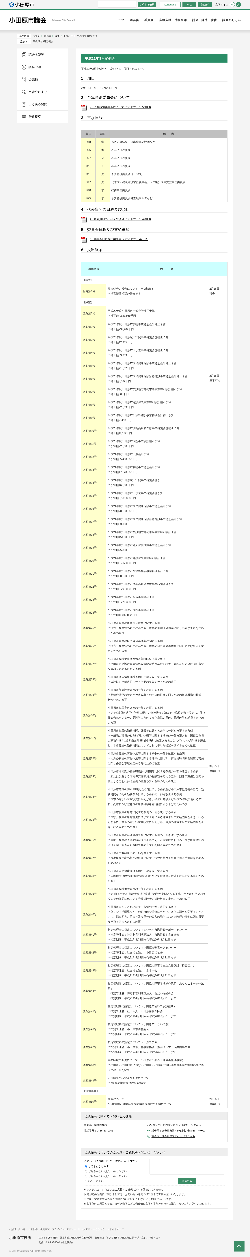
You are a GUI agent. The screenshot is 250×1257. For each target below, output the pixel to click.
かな (187, 4)
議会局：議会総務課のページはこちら (173, 1136)
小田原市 (21, 4)
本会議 (47, 36)
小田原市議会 (42, 20)
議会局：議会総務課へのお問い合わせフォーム (178, 1130)
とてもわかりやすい (99, 1166)
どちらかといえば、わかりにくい (107, 1176)
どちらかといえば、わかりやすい (107, 1171)
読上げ (205, 4)
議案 (57, 36)
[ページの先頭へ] (239, 1246)
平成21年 (68, 36)
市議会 (36, 36)
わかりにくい (96, 1180)
